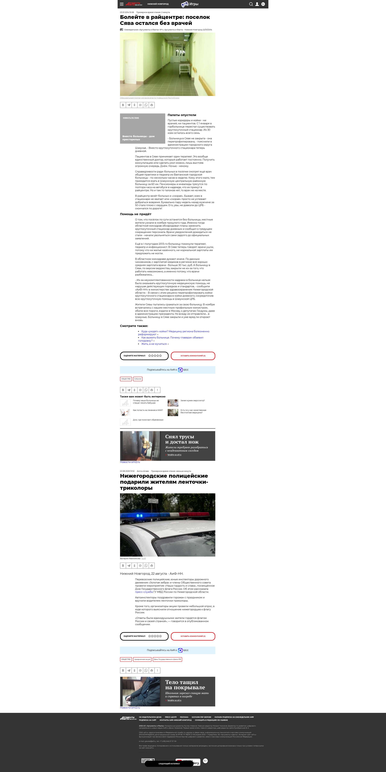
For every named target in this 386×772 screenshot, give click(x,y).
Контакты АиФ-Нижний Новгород (175, 720)
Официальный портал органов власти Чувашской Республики (149, 98)
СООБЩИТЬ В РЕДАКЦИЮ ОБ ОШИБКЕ (211, 720)
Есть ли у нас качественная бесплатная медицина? (193, 411)
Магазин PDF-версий (201, 717)
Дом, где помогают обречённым (148, 420)
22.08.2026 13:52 (127, 471)
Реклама (184, 717)
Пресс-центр (171, 717)
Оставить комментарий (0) (193, 356)
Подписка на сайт (147, 720)
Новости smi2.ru (130, 462)
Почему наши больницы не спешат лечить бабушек (146, 401)
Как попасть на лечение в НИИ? (148, 410)
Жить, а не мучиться (154, 343)
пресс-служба (144, 592)
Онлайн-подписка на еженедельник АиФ (234, 717)
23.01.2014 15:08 (127, 12)
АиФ (144, 558)
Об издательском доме (150, 717)
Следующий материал (169, 764)
